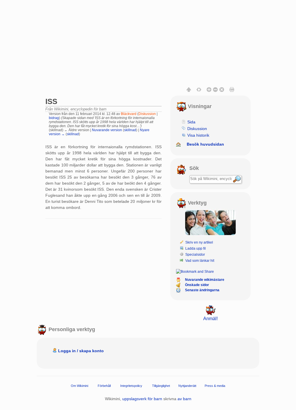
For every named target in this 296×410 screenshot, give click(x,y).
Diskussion (147, 114)
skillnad (130, 130)
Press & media (215, 385)
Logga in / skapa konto (81, 350)
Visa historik (198, 135)
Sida (191, 122)
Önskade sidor (197, 285)
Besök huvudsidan (205, 144)
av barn (184, 398)
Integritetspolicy (131, 385)
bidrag (54, 118)
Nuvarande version (107, 130)
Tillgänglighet (161, 385)
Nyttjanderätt (187, 385)
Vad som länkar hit (199, 261)
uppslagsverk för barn (142, 398)
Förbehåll (104, 385)
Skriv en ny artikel (199, 242)
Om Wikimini (79, 385)
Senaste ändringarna (202, 290)
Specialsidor (195, 255)
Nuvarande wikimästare (204, 280)
